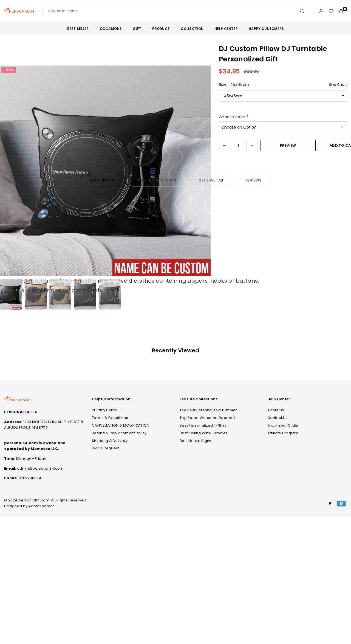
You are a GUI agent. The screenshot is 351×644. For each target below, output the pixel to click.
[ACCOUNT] (321, 11)
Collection (192, 28)
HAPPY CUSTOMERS (266, 28)
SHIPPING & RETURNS (156, 180)
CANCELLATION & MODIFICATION (120, 425)
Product (161, 28)
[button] (203, 171)
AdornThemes (41, 506)
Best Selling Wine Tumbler (203, 433)
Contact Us (277, 417)
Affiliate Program (283, 433)
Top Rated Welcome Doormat (207, 417)
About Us (275, 410)
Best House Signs (195, 440)
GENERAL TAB (211, 180)
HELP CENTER (226, 28)
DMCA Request (105, 448)
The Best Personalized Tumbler (208, 410)
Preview (288, 145)
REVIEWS (253, 180)
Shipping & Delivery (110, 440)
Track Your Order (283, 425)
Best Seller (78, 28)
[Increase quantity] (252, 145)
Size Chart (338, 84)
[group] (105, 171)
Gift (137, 28)
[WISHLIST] (331, 11)
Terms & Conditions (110, 417)
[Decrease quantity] (224, 145)
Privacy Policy (104, 410)
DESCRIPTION (102, 180)
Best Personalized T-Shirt (203, 425)
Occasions (111, 28)
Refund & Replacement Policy (119, 433)
